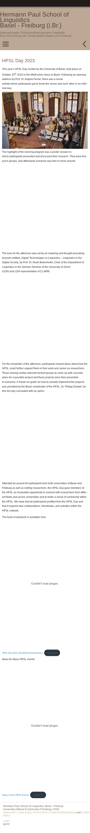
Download (52, 729)
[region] (45, 141)
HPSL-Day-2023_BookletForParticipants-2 (22, 729)
